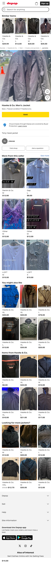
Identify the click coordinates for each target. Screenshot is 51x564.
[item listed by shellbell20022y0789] (10, 436)
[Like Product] (11, 20)
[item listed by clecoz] (13, 173)
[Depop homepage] (12, 3)
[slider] (25, 75)
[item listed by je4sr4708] (28, 436)
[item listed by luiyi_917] (10, 328)
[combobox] (25, 9)
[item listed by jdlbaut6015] (28, 366)
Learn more (22, 126)
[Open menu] (3, 3)
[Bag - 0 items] (36, 3)
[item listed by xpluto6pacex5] (28, 328)
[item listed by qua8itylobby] (10, 398)
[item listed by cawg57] (28, 296)
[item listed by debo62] (10, 468)
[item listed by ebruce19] (28, 398)
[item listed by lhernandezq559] (10, 296)
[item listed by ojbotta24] (28, 468)
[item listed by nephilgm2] (10, 366)
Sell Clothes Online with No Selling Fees (25, 556)
